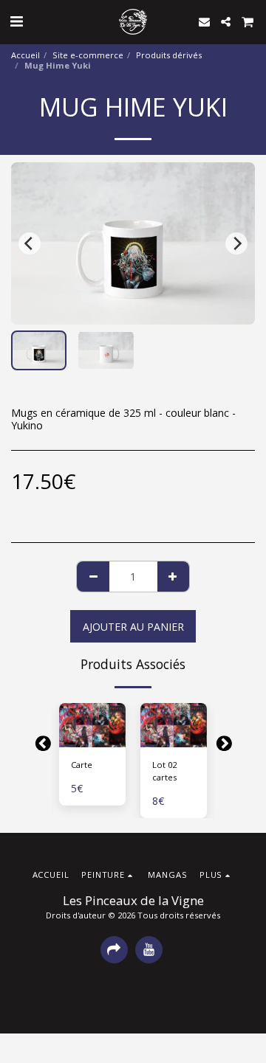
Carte (81, 764)
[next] (236, 243)
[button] (16, 21)
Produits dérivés (169, 54)
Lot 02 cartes (164, 771)
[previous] (29, 243)
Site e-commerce (87, 54)
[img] (92, 725)
